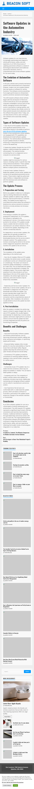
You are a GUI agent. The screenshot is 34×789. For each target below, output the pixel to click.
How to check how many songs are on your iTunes (7, 476)
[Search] (29, 8)
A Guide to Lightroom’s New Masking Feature (7, 754)
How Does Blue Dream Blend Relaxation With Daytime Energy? (17, 647)
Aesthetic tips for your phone (7, 724)
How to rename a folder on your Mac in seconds (7, 486)
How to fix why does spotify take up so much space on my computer (7, 456)
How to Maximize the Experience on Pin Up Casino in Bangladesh (17, 593)
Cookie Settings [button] (7, 785)
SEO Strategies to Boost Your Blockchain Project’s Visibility (16, 439)
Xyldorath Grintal (18, 724)
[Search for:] (13, 671)
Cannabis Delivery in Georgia (17, 621)
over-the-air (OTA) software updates (15, 131)
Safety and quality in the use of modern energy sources (17, 509)
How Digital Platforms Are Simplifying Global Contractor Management (17, 565)
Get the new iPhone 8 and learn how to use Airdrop (7, 734)
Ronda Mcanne (18, 458)
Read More (7, 716)
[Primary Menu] (3, 8)
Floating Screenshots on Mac (7, 466)
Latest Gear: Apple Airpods (17, 691)
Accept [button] (15, 785)
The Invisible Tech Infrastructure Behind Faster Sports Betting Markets (17, 537)
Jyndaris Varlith (8, 35)
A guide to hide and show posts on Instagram (7, 744)
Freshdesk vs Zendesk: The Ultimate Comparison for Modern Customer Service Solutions (16, 432)
